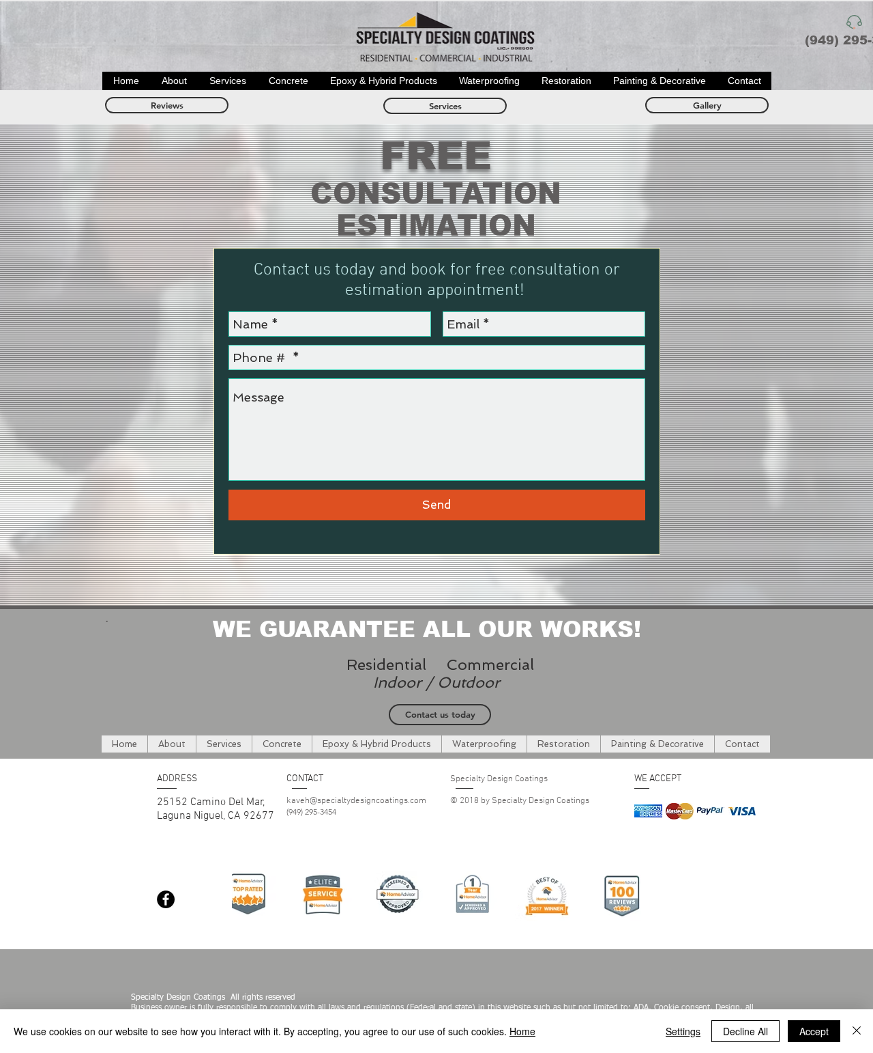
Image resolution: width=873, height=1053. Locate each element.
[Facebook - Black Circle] (166, 899)
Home (522, 1031)
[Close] (856, 1031)
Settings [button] (683, 1031)
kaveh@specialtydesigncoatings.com (356, 801)
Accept (814, 1031)
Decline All (745, 1031)
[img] (648, 811)
